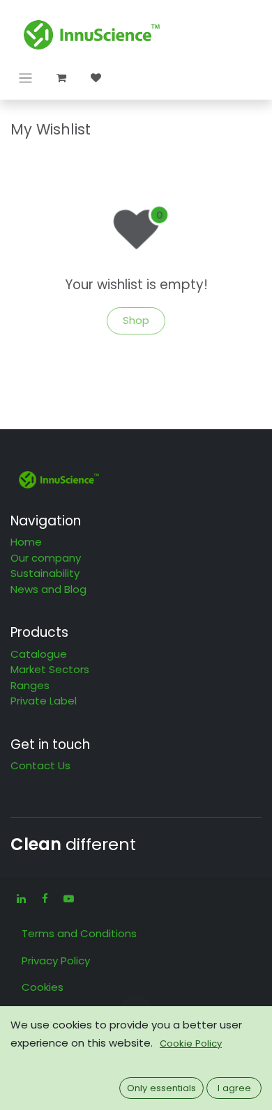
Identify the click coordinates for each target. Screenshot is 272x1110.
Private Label (43, 700)
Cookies (42, 987)
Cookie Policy (191, 1043)
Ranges (30, 685)
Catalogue (38, 654)
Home (26, 541)
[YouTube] (68, 898)
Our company (45, 557)
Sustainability (45, 573)
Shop (136, 320)
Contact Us (40, 765)
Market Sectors (49, 669)
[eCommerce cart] (61, 78)
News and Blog (48, 589)
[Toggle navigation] (25, 78)
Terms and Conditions (79, 933)
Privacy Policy (56, 960)
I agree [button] (234, 1088)
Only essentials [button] (161, 1088)
